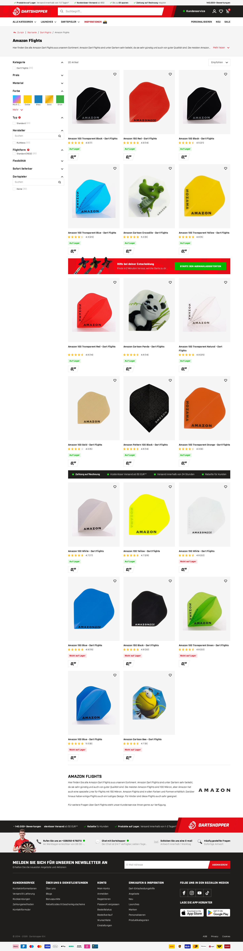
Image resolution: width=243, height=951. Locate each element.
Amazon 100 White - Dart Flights (86, 551)
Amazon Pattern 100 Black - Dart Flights (145, 444)
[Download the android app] (218, 913)
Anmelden (102, 893)
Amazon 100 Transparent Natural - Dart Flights (200, 348)
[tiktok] (207, 893)
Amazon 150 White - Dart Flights (196, 551)
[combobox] (112, 11)
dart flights (45, 32)
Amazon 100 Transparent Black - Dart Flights (92, 138)
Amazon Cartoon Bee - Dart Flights (142, 739)
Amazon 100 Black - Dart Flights (196, 138)
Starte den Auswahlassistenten (200, 266)
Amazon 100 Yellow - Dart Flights (141, 551)
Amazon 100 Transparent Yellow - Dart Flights (204, 232)
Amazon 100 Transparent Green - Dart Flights (204, 645)
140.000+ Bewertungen (218, 2)
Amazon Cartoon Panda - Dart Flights (143, 346)
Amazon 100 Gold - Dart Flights (85, 444)
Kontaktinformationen (25, 888)
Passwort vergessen (108, 904)
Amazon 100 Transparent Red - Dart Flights (91, 346)
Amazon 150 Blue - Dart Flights (85, 645)
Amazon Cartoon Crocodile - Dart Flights (145, 232)
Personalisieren (137, 915)
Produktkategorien (139, 920)
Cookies (226, 936)
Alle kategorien (23, 21)
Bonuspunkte (53, 899)
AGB (205, 936)
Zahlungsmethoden (23, 904)
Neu (131, 899)
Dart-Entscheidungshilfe (142, 888)
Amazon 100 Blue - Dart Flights (85, 739)
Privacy (215, 936)
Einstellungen (104, 925)
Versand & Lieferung (24, 893)
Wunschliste (104, 920)
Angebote (134, 893)
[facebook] (184, 893)
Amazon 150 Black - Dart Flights (141, 645)
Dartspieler (68, 21)
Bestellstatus (104, 909)
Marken (133, 909)
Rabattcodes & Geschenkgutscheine (65, 904)
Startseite (32, 32)
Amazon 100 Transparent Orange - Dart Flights (204, 444)
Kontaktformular (22, 909)
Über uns (51, 888)
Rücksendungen (21, 899)
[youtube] (199, 893)
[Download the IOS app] (192, 913)
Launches (47, 21)
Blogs (49, 893)
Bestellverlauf (104, 915)
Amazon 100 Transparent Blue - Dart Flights (92, 232)
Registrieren (104, 899)
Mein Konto (103, 888)
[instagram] (192, 893)
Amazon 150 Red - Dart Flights (140, 138)
